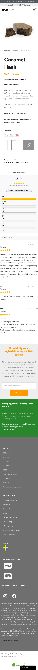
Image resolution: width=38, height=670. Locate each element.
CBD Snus (6, 470)
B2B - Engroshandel (9, 534)
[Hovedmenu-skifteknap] (28, 9)
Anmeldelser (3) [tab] (19, 173)
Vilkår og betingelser (9, 526)
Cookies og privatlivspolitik (11, 530)
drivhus (16, 162)
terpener (6, 483)
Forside (7, 50)
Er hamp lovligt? (8, 522)
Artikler (5, 513)
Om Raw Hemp (8, 509)
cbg (11, 162)
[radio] (6, 135)
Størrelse (7, 130)
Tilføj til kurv (28, 145)
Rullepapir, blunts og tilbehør (12, 487)
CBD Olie (6, 461)
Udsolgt (15, 50)
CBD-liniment (7, 478)
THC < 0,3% (24, 162)
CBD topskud (7, 453)
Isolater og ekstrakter (10, 474)
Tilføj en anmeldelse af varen (19, 190)
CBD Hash (6, 457)
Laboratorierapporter (10, 517)
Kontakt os (6, 505)
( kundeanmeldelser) (11, 79)
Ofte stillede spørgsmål (10, 500)
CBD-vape (6, 466)
